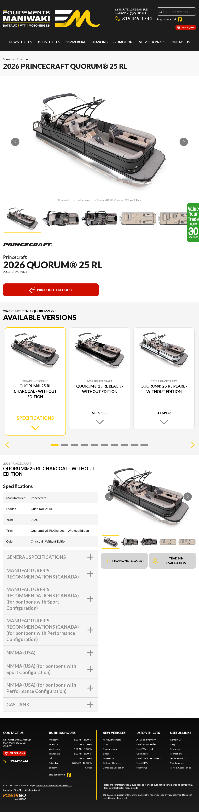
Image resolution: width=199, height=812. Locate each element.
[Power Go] (38, 796)
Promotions (123, 42)
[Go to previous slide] (15, 142)
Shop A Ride (25, 790)
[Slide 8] (124, 445)
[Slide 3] (74, 445)
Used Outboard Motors (148, 758)
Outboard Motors (112, 762)
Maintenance (177, 762)
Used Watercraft (145, 749)
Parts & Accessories (180, 767)
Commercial (75, 42)
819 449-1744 (137, 18)
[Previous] (7, 445)
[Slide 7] (114, 445)
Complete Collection (113, 767)
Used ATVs (142, 762)
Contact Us (179, 42)
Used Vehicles (148, 732)
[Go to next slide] (184, 142)
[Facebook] (179, 19)
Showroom (9, 59)
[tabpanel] (71, 753)
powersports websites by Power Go (54, 785)
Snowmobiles (110, 749)
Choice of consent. (117, 797)
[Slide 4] (84, 445)
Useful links (180, 732)
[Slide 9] (134, 445)
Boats (106, 753)
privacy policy (172, 794)
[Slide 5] (94, 445)
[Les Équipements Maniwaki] (51, 19)
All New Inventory (112, 739)
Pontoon (24, 59)
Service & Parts (152, 42)
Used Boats (142, 753)
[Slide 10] (144, 445)
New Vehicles (20, 42)
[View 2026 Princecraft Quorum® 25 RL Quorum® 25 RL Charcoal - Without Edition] (22, 219)
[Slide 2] (64, 445)
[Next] (192, 445)
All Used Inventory (146, 739)
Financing (99, 42)
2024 (23, 272)
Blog (172, 744)
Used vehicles (48, 42)
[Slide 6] (104, 445)
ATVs (105, 744)
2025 (15, 272)
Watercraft (108, 758)
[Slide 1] (54, 445)
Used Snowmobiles (146, 744)
